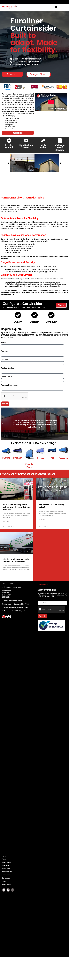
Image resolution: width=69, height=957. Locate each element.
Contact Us (6, 878)
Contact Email (6, 377)
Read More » (6, 522)
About (4, 859)
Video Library (6, 884)
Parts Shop (6, 875)
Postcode (4, 360)
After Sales (6, 865)
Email (40, 600)
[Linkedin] (3, 890)
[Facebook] (8, 890)
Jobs (3, 881)
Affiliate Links (6, 869)
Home (4, 856)
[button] (56, 6)
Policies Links (43, 585)
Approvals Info (7, 872)
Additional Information (9, 385)
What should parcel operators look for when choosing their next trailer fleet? (16, 507)
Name (3, 343)
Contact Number (7, 368)
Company (5, 351)
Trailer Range (6, 862)
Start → (61, 305)
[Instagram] (12, 890)
